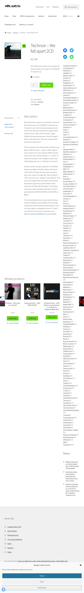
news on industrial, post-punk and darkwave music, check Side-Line (43, 561)
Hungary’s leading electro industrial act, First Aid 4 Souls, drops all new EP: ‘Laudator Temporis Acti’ (72, 489)
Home (9, 33)
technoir (36, 104)
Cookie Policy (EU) (14, 527)
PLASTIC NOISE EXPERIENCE (35, 214)
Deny (42, 582)
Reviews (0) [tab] (9, 133)
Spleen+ (41, 16)
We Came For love (42, 133)
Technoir (15, 33)
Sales (9, 543)
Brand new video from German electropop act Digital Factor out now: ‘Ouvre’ (72, 476)
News (7, 16)
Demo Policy (12, 531)
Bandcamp (12, 318)
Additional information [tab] (9, 125)
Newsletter (52, 16)
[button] (81, 565)
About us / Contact (26, 24)
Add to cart (46, 85)
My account (40, 7)
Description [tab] (9, 118)
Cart (48, 7)
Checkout (55, 7)
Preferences (42, 588)
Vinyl (14, 16)
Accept (42, 576)
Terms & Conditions (14, 539)
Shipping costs (10, 24)
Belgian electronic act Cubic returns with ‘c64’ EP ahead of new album (72, 465)
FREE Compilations (27, 16)
